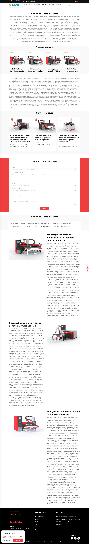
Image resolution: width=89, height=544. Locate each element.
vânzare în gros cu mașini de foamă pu (63, 223)
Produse (44, 4)
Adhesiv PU (59, 524)
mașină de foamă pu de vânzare (41, 226)
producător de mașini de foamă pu (20, 226)
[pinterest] (73, 1)
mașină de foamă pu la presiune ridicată (39, 223)
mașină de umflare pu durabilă (61, 226)
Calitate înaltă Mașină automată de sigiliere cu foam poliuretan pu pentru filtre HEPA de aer (17, 70)
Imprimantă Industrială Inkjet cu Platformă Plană (68, 519)
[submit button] (78, 6)
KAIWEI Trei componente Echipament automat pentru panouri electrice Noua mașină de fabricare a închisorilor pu (72, 70)
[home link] (15, 5)
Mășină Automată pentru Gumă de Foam (66, 516)
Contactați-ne (26, 7)
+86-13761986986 (15, 0)
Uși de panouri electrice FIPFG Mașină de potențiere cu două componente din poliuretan (53, 70)
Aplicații (58, 4)
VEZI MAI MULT (14, 149)
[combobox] (44, 196)
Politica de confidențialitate (74, 541)
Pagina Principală (27, 4)
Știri (49, 4)
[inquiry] (87, 267)
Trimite (44, 208)
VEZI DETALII (17, 59)
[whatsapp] (87, 269)
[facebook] (69, 1)
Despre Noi (37, 4)
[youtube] (71, 1)
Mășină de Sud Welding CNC (63, 521)
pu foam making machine (18, 223)
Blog (53, 4)
